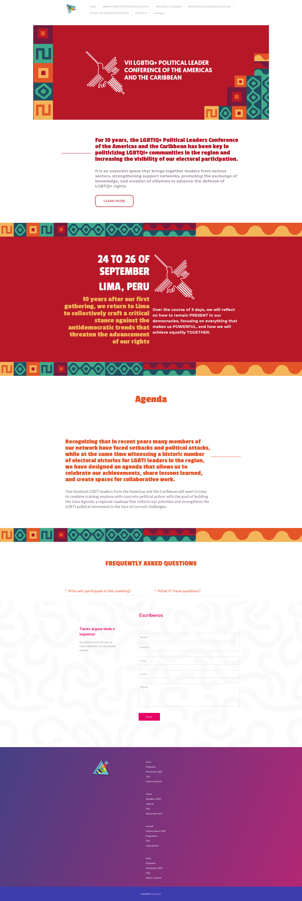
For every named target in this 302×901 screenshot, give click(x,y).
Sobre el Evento (154, 781)
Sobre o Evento (153, 877)
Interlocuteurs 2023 (156, 831)
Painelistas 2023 (154, 868)
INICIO (93, 6)
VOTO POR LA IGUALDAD (169, 6)
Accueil (149, 826)
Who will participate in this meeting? (99, 591)
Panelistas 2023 (154, 771)
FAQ (148, 776)
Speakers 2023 (153, 799)
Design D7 (156, 893)
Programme (151, 836)
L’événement (152, 845)
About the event (154, 813)
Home (149, 794)
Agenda (150, 803)
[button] (106, 591)
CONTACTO (141, 13)
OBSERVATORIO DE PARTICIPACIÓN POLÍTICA (126, 6)
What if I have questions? (179, 591)
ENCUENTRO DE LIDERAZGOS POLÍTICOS (209, 6)
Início (148, 858)
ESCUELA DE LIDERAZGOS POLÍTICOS (109, 13)
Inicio (148, 761)
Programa (151, 766)
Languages (159, 13)
